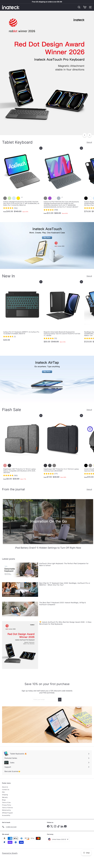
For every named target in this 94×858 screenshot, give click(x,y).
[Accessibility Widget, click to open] (90, 429)
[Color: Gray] (5, 198)
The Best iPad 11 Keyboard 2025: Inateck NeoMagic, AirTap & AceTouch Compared (62, 603)
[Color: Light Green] (9, 198)
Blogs (4, 800)
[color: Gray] (90, 465)
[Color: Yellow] (18, 198)
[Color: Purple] (50, 198)
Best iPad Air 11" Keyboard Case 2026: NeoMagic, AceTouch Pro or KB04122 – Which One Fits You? (64, 584)
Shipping (5, 795)
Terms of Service (7, 807)
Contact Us (5, 789)
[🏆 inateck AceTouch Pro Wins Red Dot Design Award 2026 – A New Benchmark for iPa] (20, 645)
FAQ (3, 792)
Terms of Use (6, 802)
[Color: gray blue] (58, 198)
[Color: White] (54, 198)
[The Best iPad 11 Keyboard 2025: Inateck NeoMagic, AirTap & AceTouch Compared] (20, 609)
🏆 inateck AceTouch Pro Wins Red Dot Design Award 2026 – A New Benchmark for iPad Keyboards (65, 623)
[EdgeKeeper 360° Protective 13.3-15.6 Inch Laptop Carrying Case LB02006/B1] (63, 447)
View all (89, 142)
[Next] (90, 135)
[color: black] (86, 465)
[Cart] (85, 7)
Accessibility (6, 815)
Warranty (5, 797)
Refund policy (6, 810)
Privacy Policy (6, 805)
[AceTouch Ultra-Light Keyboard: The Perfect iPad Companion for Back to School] (20, 570)
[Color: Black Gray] (9, 465)
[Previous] (85, 135)
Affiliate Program (7, 813)
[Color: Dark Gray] (50, 465)
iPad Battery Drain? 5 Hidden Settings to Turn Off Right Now (48, 547)
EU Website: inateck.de (47, 2)
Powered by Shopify (10, 853)
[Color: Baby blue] (14, 198)
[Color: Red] (5, 465)
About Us (5, 787)
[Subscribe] (59, 699)
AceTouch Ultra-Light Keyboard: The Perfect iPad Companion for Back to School (63, 564)
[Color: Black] (86, 198)
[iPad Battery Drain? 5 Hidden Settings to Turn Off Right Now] (48, 521)
